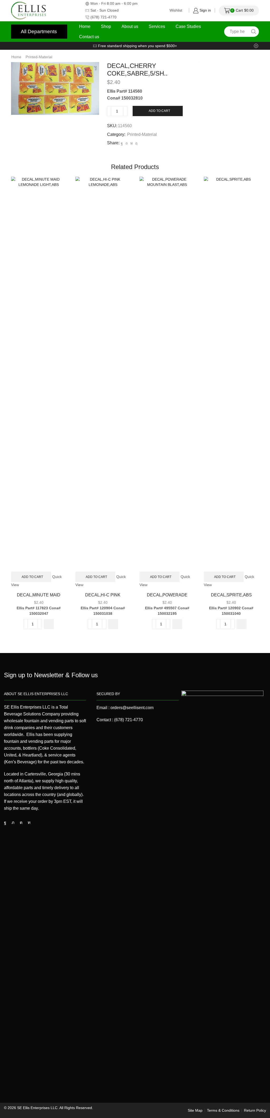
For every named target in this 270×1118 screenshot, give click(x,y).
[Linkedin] (29, 822)
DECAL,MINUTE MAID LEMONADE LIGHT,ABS (38, 598)
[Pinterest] (126, 143)
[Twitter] (13, 822)
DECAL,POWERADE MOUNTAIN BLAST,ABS (167, 598)
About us (130, 26)
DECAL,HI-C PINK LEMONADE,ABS (102, 598)
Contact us (89, 36)
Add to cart (159, 111)
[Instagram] (21, 822)
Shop (106, 26)
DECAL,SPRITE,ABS (231, 595)
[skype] (135, 143)
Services (157, 26)
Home (84, 26)
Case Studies (188, 26)
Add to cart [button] (32, 577)
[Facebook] (121, 143)
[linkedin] (131, 143)
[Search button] (254, 32)
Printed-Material (39, 57)
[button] (49, 624)
